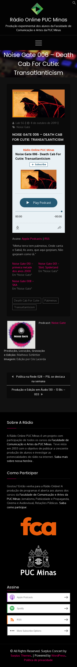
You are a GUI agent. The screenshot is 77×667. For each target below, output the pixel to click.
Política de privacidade (38, 660)
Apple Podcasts (32, 238)
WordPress (58, 655)
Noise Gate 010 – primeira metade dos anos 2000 (22, 267)
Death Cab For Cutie (26, 300)
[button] (74, 3)
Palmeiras (50, 300)
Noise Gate (23, 127)
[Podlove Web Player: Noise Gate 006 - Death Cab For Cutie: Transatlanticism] (38, 189)
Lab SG (20, 123)
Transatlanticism (24, 307)
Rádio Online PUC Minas (38, 19)
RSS (47, 238)
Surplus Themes (21, 655)
